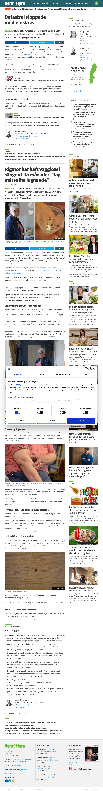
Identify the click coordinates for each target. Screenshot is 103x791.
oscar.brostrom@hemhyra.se (28, 705)
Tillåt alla (81, 421)
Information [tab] (40, 374)
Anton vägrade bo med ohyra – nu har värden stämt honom (25, 728)
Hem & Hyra (17, 766)
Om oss (87, 789)
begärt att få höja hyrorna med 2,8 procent (25, 54)
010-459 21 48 (23, 138)
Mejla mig (85, 41)
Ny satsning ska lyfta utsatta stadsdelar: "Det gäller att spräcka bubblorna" (39, 117)
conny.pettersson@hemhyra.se (48, 760)
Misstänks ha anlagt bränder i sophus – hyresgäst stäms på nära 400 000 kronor (32, 733)
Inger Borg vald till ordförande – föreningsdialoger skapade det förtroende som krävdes (35, 156)
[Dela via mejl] (59, 42)
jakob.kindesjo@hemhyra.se (28, 136)
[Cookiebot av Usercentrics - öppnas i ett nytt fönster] (86, 368)
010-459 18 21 (22, 707)
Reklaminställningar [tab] (63, 374)
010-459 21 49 (87, 43)
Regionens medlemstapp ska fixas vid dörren (20, 159)
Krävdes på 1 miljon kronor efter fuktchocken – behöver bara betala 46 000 (31, 722)
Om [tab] (85, 374)
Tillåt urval (51, 421)
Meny (87, 3)
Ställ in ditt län (77, 91)
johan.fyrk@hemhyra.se (45, 769)
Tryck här (29, 145)
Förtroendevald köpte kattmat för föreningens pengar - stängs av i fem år (39, 80)
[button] (44, 3)
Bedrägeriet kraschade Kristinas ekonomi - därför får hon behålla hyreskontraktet (33, 731)
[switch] (40, 412)
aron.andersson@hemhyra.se (47, 777)
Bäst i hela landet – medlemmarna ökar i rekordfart (22, 153)
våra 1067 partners (20, 385)
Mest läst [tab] (74, 100)
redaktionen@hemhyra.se (22, 760)
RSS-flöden (8, 774)
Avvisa (22, 421)
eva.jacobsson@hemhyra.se (47, 752)
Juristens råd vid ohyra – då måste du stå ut (20, 725)
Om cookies (94, 789)
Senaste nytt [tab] (85, 100)
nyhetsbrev (23, 770)
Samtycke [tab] (17, 374)
